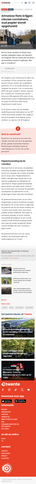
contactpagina (13, 258)
